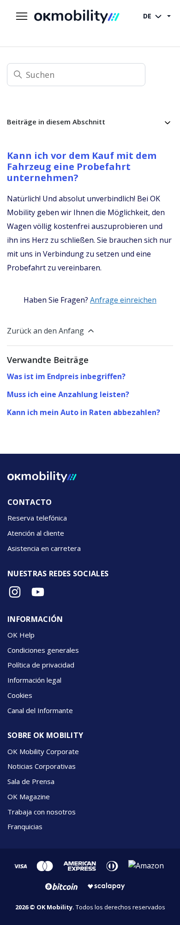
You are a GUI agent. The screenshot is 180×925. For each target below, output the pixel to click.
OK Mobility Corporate (43, 751)
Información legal (34, 680)
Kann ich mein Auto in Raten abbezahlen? (83, 412)
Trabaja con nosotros (41, 811)
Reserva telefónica (37, 517)
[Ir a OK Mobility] (42, 476)
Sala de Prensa (30, 781)
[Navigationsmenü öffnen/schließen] (21, 16)
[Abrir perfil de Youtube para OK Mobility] (37, 592)
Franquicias (24, 826)
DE (148, 16)
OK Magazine (28, 796)
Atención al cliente (35, 533)
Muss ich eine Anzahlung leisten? (68, 394)
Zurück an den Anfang (45, 331)
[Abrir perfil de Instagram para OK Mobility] (14, 592)
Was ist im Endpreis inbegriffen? (66, 376)
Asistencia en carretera (44, 548)
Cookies (19, 695)
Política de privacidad (40, 664)
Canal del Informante (40, 710)
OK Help (21, 634)
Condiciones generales (43, 650)
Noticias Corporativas (41, 766)
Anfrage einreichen (123, 300)
